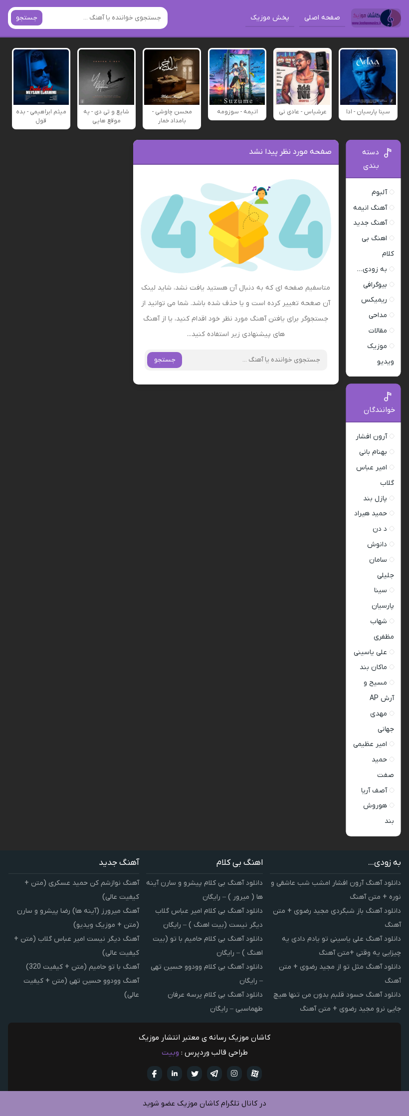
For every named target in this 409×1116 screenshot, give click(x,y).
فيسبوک (154, 1073)
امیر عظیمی (370, 744)
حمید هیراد (370, 513)
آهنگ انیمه (370, 208)
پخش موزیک (269, 17)
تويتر (194, 1073)
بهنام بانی (373, 452)
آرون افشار (371, 436)
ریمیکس (374, 300)
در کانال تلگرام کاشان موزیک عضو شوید (204, 1104)
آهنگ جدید (370, 223)
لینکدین (174, 1073)
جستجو (26, 17)
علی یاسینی (370, 652)
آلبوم (379, 192)
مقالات (378, 331)
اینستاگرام (234, 1073)
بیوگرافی (375, 285)
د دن (380, 529)
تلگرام (214, 1073)
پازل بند (375, 498)
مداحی (378, 315)
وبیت (170, 1053)
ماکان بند (373, 667)
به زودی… (372, 269)
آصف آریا (374, 790)
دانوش (377, 544)
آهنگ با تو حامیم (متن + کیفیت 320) (82, 967)
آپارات (254, 1073)
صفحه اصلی (322, 17)
